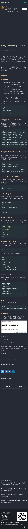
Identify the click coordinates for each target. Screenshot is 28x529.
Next (20, 386)
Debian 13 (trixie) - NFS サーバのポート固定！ (13, 489)
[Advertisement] (14, 29)
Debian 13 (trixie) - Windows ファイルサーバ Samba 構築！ (14, 483)
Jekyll (17, 524)
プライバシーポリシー (5, 520)
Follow (24, 9)
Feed (17, 522)
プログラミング (13, 362)
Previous (7, 386)
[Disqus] (14, 414)
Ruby (8, 359)
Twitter (4, 522)
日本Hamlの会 (8, 342)
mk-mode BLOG (6, 2)
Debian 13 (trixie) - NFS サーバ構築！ (12, 495)
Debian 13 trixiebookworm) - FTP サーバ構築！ (14, 501)
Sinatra (6, 339)
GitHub (11, 522)
